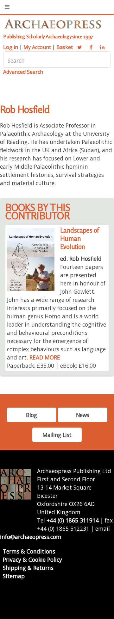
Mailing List (57, 435)
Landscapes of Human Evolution (79, 238)
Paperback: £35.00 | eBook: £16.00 (51, 365)
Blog (31, 415)
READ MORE (44, 357)
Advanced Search (23, 71)
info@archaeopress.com (30, 537)
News (82, 415)
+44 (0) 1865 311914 (73, 520)
